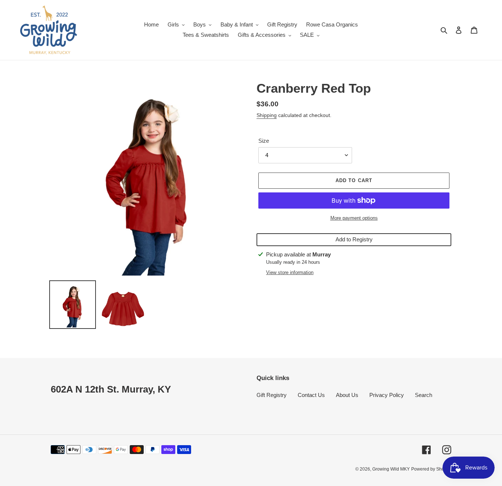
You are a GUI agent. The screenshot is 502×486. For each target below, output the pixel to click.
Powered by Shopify (431, 469)
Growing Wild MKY (391, 469)
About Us (347, 395)
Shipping (267, 115)
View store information (289, 272)
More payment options (354, 218)
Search (423, 395)
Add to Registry (354, 239)
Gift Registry (272, 395)
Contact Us (311, 395)
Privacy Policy (386, 395)
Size (263, 141)
